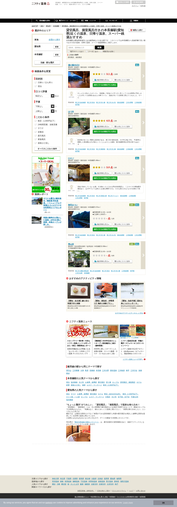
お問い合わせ (140, 491)
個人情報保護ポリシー (82, 497)
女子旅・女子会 (124, 397)
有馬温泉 (68, 481)
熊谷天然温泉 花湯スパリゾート (87, 422)
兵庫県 (75, 479)
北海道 (100, 479)
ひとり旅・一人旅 (73, 397)
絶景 (68, 385)
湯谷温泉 (113, 370)
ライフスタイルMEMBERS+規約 (127, 497)
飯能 (81, 484)
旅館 (83, 385)
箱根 (61, 481)
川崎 (58, 484)
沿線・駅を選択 (47, 62)
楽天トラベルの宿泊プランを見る (105, 85)
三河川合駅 (78, 273)
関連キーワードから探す (42, 487)
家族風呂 (42, 139)
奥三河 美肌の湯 (101, 196)
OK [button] (163, 503)
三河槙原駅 (138, 102)
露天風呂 (101, 382)
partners (48, 503)
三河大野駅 (129, 102)
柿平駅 (77, 104)
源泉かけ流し (76, 385)
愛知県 (112, 479)
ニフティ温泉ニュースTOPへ (133, 359)
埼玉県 (62, 479)
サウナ (73, 394)
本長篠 (98, 370)
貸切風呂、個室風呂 (127, 382)
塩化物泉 (74, 382)
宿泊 (68, 382)
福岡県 (118, 479)
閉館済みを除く (109, 51)
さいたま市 (74, 484)
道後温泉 (101, 481)
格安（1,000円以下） (111, 385)
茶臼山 (68, 370)
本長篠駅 (87, 273)
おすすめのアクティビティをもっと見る (129, 313)
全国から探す (54, 39)
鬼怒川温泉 (124, 481)
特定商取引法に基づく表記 (99, 497)
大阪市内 (94, 484)
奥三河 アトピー (113, 196)
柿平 (127, 370)
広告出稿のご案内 (103, 491)
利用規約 (112, 497)
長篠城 (92, 370)
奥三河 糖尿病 (100, 149)
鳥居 (86, 370)
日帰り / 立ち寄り (45, 82)
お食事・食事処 (91, 382)
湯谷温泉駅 (120, 102)
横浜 (54, 484)
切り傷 (108, 382)
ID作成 (142, 6)
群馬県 (81, 479)
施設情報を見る (102, 80)
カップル (115, 382)
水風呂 (107, 397)
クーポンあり (93, 51)
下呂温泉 (84, 481)
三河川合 (134, 370)
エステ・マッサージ (94, 385)
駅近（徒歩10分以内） (112, 394)
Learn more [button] (128, 503)
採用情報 (142, 497)
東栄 (68, 373)
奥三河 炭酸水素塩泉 (82, 271)
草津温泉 (55, 481)
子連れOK (134, 397)
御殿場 (87, 484)
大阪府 (93, 479)
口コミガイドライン (119, 491)
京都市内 (102, 484)
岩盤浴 (41, 132)
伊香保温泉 (92, 481)
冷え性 (81, 382)
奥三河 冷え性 (111, 102)
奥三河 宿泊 (91, 102)
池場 (140, 370)
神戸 (116, 484)
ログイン (135, 6)
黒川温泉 (109, 481)
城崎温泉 (76, 481)
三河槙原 (121, 370)
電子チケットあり (77, 51)
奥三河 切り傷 (100, 102)
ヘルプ (131, 491)
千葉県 (68, 479)
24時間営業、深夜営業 (47, 125)
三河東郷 (75, 370)
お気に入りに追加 (123, 80)
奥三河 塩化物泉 (80, 102)
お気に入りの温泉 (122, 2)
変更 (57, 47)
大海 (82, 370)
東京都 (87, 479)
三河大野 (105, 370)
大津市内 (110, 484)
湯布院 (116, 481)
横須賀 (63, 484)
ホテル (139, 382)
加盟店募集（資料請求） (86, 491)
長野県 (106, 479)
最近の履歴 (138, 2)
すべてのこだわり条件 (47, 149)
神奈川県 (55, 479)
